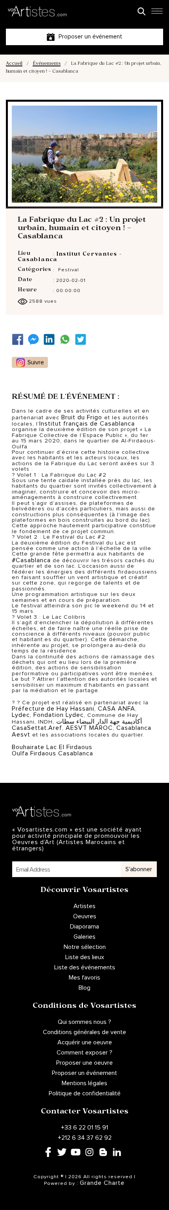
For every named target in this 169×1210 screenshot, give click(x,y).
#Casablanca (31, 560)
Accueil (14, 64)
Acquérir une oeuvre (84, 1042)
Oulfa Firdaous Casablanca (52, 753)
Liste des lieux (84, 957)
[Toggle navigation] (157, 13)
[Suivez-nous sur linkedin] (51, 339)
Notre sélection (85, 947)
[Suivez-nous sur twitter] (82, 339)
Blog (84, 988)
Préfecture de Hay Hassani (53, 709)
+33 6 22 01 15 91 (84, 1127)
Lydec (21, 715)
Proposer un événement (84, 1073)
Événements (47, 64)
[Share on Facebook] (20, 339)
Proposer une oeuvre (84, 1063)
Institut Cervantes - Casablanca (70, 257)
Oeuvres (84, 916)
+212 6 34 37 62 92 (85, 1138)
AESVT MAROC (89, 728)
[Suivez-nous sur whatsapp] (67, 339)
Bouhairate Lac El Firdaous (52, 747)
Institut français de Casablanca (87, 423)
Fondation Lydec (58, 715)
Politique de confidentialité (85, 1093)
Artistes (84, 906)
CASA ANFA (116, 709)
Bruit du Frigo (81, 417)
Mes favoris (84, 977)
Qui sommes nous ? (84, 1022)
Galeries (84, 937)
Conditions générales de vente (84, 1032)
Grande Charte (102, 1183)
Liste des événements (84, 967)
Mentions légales (84, 1083)
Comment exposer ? (84, 1052)
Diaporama (84, 926)
